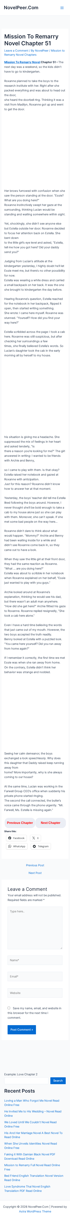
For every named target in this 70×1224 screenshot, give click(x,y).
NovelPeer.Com (21, 7)
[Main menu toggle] (62, 8)
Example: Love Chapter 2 (21, 1074)
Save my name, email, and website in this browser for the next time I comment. (34, 1013)
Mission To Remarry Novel (22, 62)
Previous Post (35, 865)
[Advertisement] (35, 151)
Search (58, 1080)
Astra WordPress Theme (35, 1211)
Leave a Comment (16, 50)
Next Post (35, 873)
